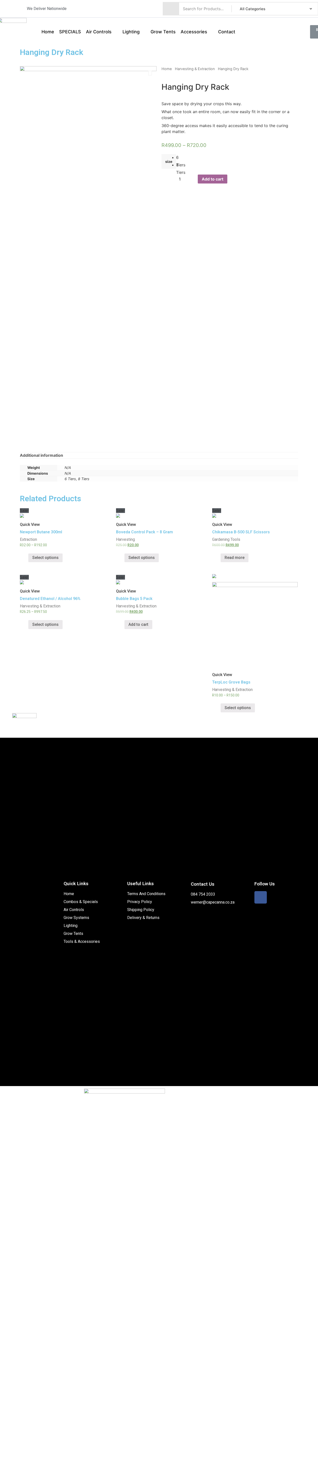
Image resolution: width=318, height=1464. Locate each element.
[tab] (41, 455)
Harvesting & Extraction (195, 69)
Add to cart (212, 179)
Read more (234, 557)
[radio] (180, 157)
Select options (45, 557)
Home (166, 69)
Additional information (41, 455)
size (168, 161)
